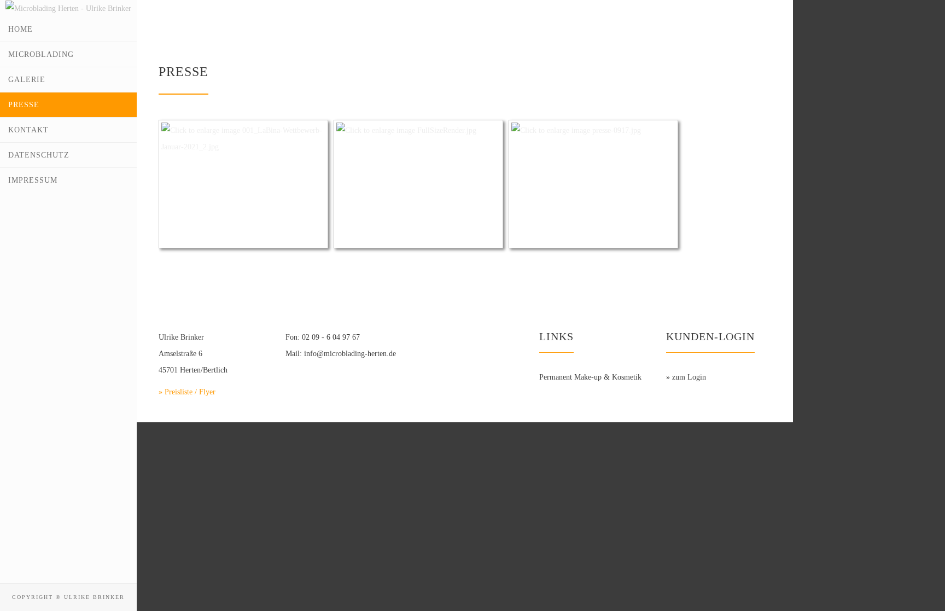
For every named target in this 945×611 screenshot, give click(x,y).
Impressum (32, 180)
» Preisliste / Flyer (187, 392)
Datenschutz (38, 155)
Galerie (26, 79)
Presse (23, 105)
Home (20, 29)
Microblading (41, 54)
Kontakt (28, 130)
